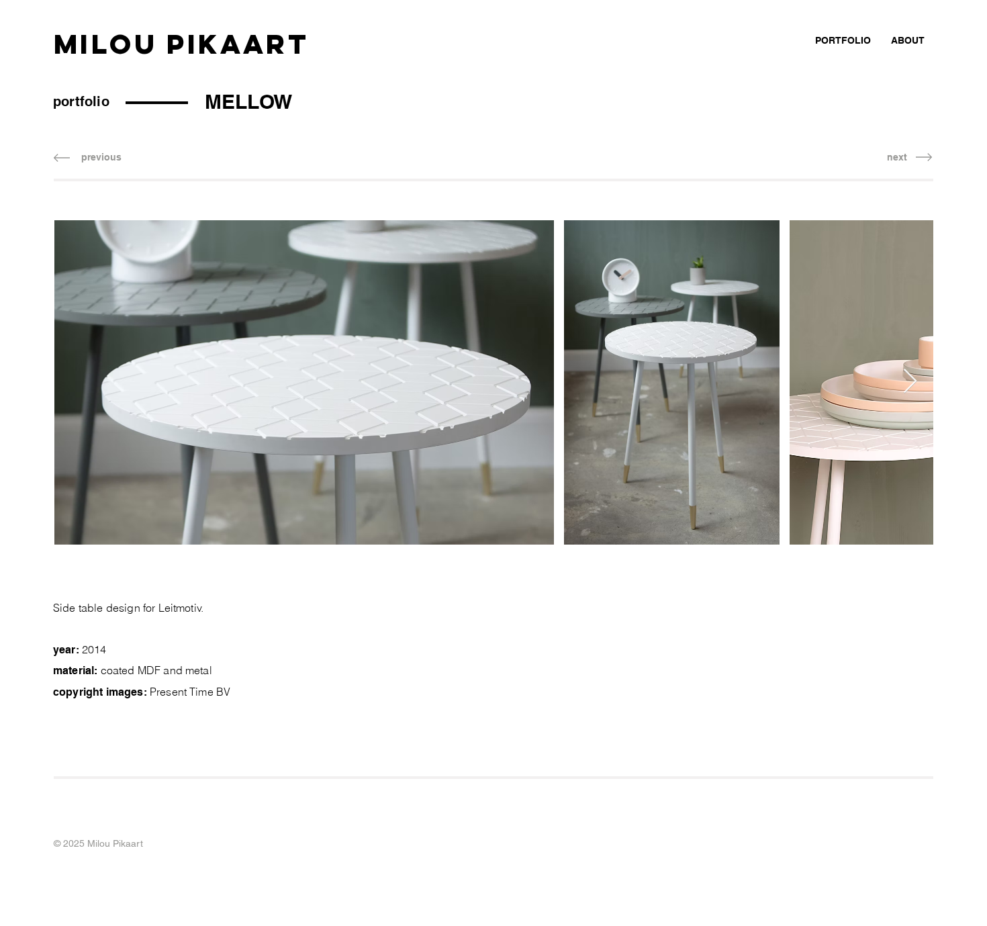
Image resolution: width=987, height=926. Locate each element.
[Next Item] (910, 382)
